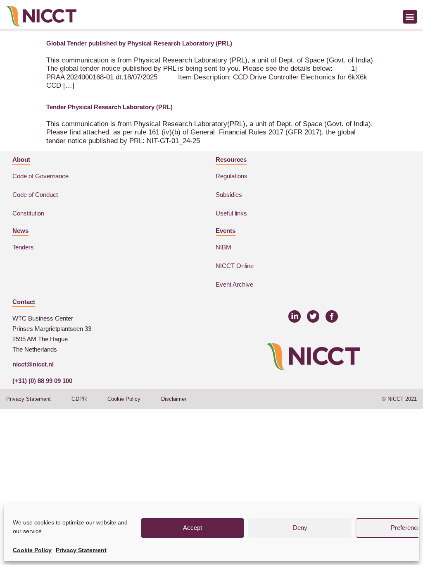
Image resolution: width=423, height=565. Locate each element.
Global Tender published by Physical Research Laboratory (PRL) (139, 43)
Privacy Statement (81, 550)
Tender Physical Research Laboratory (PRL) (109, 106)
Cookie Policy (32, 550)
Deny (300, 527)
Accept (192, 527)
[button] (410, 17)
